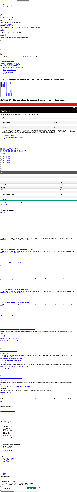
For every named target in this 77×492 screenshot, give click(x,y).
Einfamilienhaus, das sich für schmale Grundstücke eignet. (13, 236)
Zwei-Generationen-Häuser (7, 9)
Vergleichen (2, 141)
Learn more (26, 484)
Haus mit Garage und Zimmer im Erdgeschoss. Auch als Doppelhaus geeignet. (17, 249)
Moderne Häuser (6, 8)
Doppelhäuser (5, 12)
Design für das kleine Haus (5, 394)
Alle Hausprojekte (3, 14)
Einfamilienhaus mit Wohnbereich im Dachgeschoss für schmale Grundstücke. (17, 329)
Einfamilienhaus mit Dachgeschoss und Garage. (10, 222)
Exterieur (4, 474)
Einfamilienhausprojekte (8, 67)
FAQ (1, 58)
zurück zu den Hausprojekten (5, 76)
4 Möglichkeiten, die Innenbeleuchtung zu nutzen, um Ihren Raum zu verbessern (15, 368)
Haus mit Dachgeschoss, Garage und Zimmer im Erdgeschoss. (14, 289)
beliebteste (4, 335)
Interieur (4, 473)
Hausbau (2, 403)
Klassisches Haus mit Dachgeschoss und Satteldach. (11, 262)
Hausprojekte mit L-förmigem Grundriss (10, 11)
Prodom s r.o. (41, 487)
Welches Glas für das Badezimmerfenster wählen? (10, 340)
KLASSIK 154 (3, 77)
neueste (4, 336)
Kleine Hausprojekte (6, 10)
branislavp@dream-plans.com (8, 447)
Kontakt (4, 73)
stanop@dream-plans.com (7, 453)
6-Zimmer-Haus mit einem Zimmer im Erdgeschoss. (11, 315)
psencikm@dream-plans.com (8, 440)
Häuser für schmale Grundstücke (8, 6)
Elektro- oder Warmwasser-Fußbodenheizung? (9, 351)
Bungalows (5, 7)
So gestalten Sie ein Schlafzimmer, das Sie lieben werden (11, 360)
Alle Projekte (5, 4)
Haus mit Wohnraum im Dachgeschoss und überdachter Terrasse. (14, 302)
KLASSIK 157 (9, 77)
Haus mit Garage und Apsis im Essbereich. (9, 276)
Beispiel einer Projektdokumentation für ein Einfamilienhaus (11, 64)
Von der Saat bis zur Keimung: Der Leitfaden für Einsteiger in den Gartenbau (15, 386)
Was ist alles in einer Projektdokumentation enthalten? (10, 63)
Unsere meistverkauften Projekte (8, 5)
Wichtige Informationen (7, 61)
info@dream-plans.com (7, 435)
